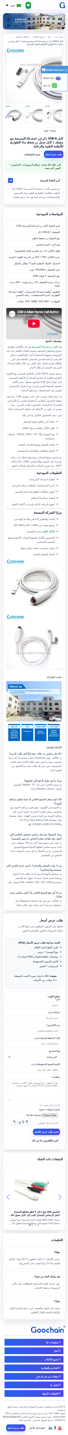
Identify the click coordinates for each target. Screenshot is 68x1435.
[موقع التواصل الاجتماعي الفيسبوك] (55, 1427)
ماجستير (36, 1420)
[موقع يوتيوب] (60, 1427)
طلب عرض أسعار (53, 154)
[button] (38, 26)
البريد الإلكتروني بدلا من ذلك (45, 1140)
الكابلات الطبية (22, 36)
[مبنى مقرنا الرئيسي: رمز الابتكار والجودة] (34, 21)
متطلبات (55, 1077)
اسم (57, 999)
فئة (49, 36)
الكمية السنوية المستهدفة (45, 1064)
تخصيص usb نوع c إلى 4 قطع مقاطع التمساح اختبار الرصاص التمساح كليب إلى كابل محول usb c (35, 1213)
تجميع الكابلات (38, 36)
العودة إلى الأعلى (37, 1427)
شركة (54, 1012)
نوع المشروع (54, 1050)
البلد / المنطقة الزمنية (47, 1037)
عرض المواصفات (32, 154)
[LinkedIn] (50, 1427)
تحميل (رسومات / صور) (49, 1109)
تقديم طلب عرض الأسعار (46, 1132)
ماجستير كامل (25, 1420)
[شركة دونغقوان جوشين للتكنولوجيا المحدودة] (62, 5)
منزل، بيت (58, 36)
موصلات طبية (50, 130)
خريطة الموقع (47, 1420)
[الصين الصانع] (61, 130)
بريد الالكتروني (53, 1025)
